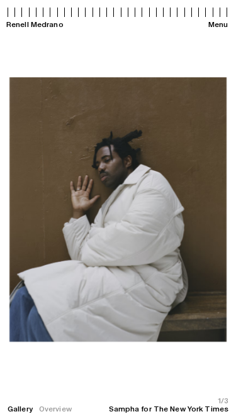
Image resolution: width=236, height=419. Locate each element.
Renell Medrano (35, 24)
